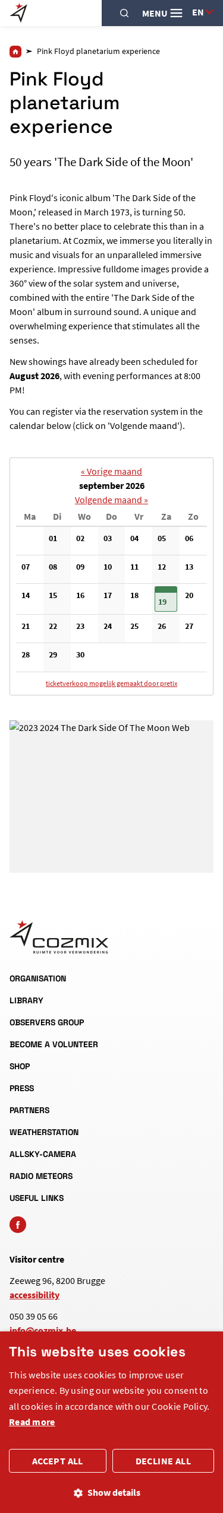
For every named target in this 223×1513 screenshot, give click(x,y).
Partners (29, 1110)
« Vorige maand (111, 471)
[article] (111, 576)
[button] (166, 599)
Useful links (37, 1198)
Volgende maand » (111, 500)
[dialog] (111, 1422)
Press (22, 1088)
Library (26, 1000)
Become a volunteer (54, 1044)
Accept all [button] (57, 1461)
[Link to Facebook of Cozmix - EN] (18, 1224)
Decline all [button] (163, 1461)
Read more (32, 1422)
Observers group (47, 1022)
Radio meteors (41, 1176)
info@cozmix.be (43, 1330)
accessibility (34, 1295)
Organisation (38, 978)
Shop (20, 1066)
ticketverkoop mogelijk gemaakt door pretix (111, 683)
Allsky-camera (43, 1154)
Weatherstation (44, 1132)
